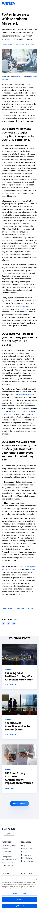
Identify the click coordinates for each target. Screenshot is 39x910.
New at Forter (26, 855)
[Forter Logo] (8, 829)
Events (23, 852)
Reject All (19, 899)
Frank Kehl (18, 77)
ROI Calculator (26, 858)
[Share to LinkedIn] (14, 623)
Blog (23, 846)
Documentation (27, 861)
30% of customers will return (22, 394)
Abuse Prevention (8, 863)
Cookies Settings (19, 893)
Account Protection (9, 860)
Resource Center (27, 849)
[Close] (36, 879)
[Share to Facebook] (3, 623)
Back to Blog (19, 803)
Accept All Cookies (19, 906)
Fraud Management (9, 846)
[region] (19, 893)
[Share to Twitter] (9, 623)
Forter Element (7, 866)
